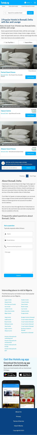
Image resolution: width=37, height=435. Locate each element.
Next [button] (36, 57)
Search (30, 13)
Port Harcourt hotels (10, 304)
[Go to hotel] (18, 57)
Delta (6, 75)
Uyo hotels (24, 309)
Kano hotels (24, 304)
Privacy (18, 416)
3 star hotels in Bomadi (27, 321)
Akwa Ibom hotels (9, 311)
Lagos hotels (8, 300)
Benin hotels (24, 306)
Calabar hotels (8, 309)
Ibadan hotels (25, 300)
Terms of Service (18, 421)
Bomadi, (3, 75)
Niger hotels (8, 313)
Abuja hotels (8, 302)
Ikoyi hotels (8, 326)
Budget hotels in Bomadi (27, 317)
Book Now (30, 77)
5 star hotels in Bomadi (27, 326)
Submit (18, 275)
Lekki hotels (8, 319)
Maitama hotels (9, 324)
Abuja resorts (8, 330)
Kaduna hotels (25, 311)
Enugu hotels (24, 313)
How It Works (18, 426)
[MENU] (35, 2)
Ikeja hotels (8, 317)
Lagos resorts (8, 328)
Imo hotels (7, 306)
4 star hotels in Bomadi (27, 324)
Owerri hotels (25, 302)
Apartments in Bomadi (27, 332)
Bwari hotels (8, 321)
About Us (18, 412)
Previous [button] (1, 57)
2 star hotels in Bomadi (27, 319)
